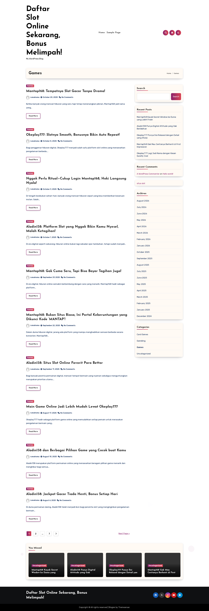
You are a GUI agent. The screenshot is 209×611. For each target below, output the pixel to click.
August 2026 (143, 201)
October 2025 (143, 252)
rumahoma (34, 97)
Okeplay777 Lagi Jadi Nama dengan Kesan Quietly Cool (156, 154)
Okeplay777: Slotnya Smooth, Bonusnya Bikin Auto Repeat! (73, 135)
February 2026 (144, 239)
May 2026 (141, 220)
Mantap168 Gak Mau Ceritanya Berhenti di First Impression (159, 145)
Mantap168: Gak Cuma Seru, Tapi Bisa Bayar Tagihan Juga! (73, 271)
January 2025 (143, 310)
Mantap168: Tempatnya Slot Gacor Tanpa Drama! (65, 91)
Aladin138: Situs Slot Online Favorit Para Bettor (64, 363)
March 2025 (142, 297)
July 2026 (141, 207)
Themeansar (124, 607)
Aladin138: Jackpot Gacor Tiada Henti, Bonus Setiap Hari (72, 494)
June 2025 (142, 278)
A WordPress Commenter (148, 174)
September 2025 (144, 258)
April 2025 (141, 290)
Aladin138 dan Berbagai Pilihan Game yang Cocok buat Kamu (76, 450)
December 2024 (144, 316)
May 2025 (141, 284)
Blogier (112, 607)
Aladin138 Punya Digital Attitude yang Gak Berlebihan (157, 127)
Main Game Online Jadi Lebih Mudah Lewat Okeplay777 (72, 406)
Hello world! (168, 174)
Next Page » (124, 533)
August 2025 (143, 265)
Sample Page (114, 33)
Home (102, 33)
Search (141, 88)
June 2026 (142, 213)
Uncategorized (144, 354)
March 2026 (142, 233)
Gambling (141, 341)
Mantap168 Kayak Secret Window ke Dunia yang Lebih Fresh (156, 118)
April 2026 (141, 226)
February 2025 (143, 303)
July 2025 (141, 271)
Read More (33, 116)
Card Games (142, 334)
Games (30, 86)
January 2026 (143, 246)
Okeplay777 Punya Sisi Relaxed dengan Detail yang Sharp (158, 136)
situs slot (141, 183)
